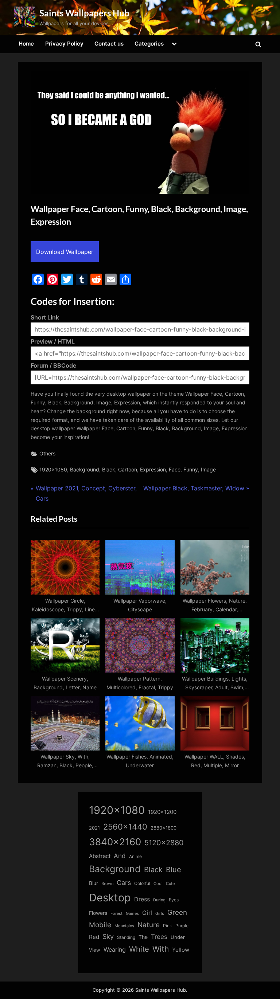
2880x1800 (163, 828)
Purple (181, 925)
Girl (147, 912)
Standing (126, 937)
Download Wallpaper (64, 251)
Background (84, 470)
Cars (124, 882)
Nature (148, 925)
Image (208, 470)
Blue (173, 869)
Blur (93, 883)
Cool (158, 883)
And (120, 855)
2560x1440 (125, 826)
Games (132, 913)
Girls (159, 913)
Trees (159, 936)
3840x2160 (115, 841)
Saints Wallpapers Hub (84, 13)
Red (94, 936)
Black (108, 470)
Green (177, 912)
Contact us (109, 43)
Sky (108, 936)
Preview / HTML (53, 341)
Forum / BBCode (53, 365)
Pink (167, 925)
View (94, 950)
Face (174, 470)
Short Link (45, 317)
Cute (170, 883)
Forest (116, 913)
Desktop (110, 897)
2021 (94, 828)
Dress (142, 899)
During (159, 899)
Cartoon (127, 470)
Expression (153, 470)
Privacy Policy (64, 43)
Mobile (100, 924)
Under (178, 937)
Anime (135, 856)
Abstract (99, 856)
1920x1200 (162, 812)
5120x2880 (164, 842)
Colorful (142, 883)
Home (26, 43)
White (139, 948)
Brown (107, 883)
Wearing (115, 949)
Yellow (180, 950)
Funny (190, 470)
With (160, 948)
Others (47, 454)
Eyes (174, 899)
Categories (149, 43)
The (143, 937)
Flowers (98, 913)
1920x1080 (53, 470)
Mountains (124, 926)
